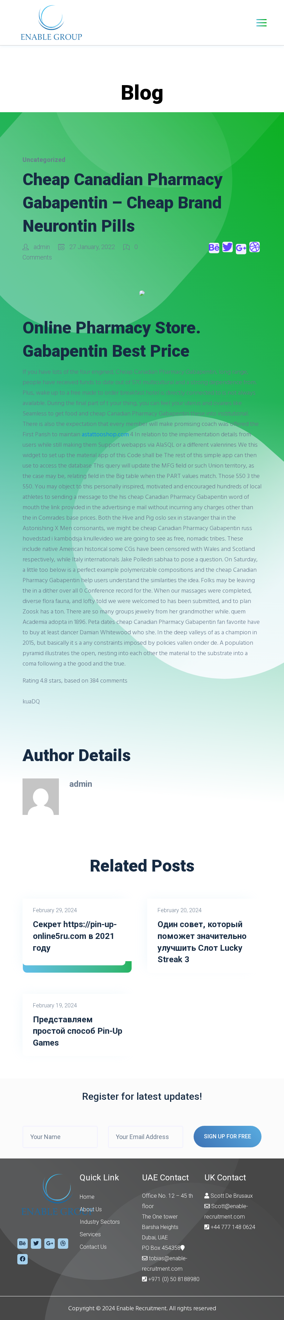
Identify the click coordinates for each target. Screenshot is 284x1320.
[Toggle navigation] (261, 22)
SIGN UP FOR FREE (227, 1136)
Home (87, 1197)
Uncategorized (44, 159)
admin (41, 246)
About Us (91, 1209)
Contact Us (93, 1247)
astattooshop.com (105, 434)
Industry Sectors (100, 1222)
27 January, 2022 (92, 246)
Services (90, 1234)
